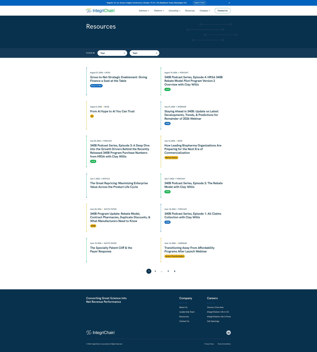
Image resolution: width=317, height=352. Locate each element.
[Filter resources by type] (112, 53)
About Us (183, 307)
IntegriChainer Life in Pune (219, 316)
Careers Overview (215, 307)
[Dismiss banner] (229, 2)
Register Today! (200, 3)
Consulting (173, 10)
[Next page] (174, 271)
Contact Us (223, 10)
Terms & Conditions (224, 344)
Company (204, 10)
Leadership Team (187, 312)
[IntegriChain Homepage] (100, 11)
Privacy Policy (209, 344)
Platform (158, 10)
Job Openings (213, 321)
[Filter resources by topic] (144, 53)
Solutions (143, 10)
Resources (190, 10)
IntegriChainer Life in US (218, 312)
